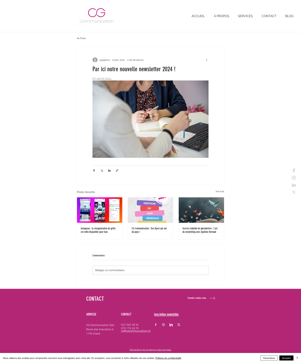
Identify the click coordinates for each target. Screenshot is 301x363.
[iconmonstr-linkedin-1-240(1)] (171, 324)
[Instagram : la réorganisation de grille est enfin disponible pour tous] (99, 210)
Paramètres (269, 358)
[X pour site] (178, 324)
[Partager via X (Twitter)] (101, 170)
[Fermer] (297, 357)
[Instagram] (163, 324)
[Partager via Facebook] (93, 170)
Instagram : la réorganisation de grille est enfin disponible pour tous (98, 230)
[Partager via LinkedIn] (109, 170)
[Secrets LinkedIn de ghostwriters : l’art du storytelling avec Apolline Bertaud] (201, 210)
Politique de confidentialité (168, 358)
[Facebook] (155, 324)
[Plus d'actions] (207, 60)
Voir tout (220, 191)
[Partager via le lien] (117, 170)
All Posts (81, 38)
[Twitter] (294, 192)
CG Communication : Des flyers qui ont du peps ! (149, 230)
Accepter (286, 358)
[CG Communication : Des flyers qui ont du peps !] (150, 210)
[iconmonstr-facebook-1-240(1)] (294, 170)
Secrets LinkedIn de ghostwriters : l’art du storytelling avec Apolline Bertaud (199, 230)
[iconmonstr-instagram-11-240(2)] (294, 178)
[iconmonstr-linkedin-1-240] (294, 185)
